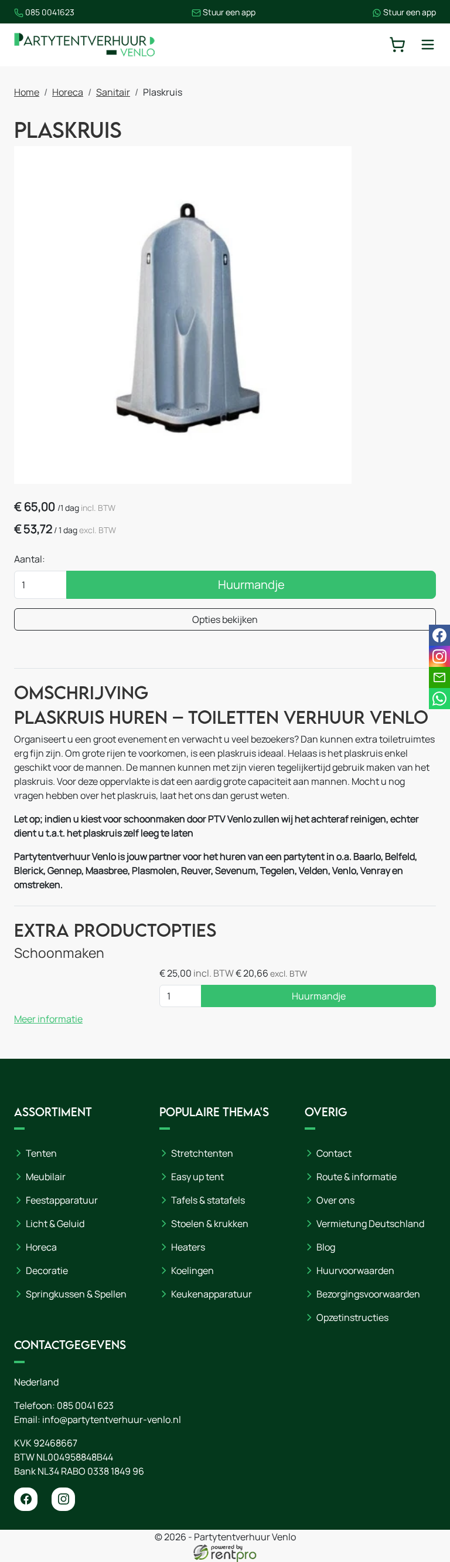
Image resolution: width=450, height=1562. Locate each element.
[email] (439, 677)
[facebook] (26, 1499)
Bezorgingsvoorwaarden (368, 1293)
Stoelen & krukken (209, 1223)
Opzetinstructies (352, 1317)
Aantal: (29, 559)
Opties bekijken (225, 619)
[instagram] (63, 1499)
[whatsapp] (439, 698)
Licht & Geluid (55, 1223)
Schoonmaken (59, 953)
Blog (325, 1247)
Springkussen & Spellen (76, 1293)
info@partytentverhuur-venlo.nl (111, 1419)
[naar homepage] (84, 45)
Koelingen (192, 1270)
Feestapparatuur (62, 1200)
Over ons (335, 1200)
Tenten (41, 1153)
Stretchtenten (202, 1153)
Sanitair (113, 92)
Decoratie (47, 1270)
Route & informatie (356, 1176)
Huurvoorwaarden (355, 1270)
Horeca (67, 92)
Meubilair (46, 1176)
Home (26, 92)
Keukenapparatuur (211, 1293)
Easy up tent (197, 1176)
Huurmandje (251, 584)
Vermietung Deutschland (370, 1223)
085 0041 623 (85, 1405)
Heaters (188, 1247)
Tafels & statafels (208, 1200)
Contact (334, 1153)
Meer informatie (48, 1018)
